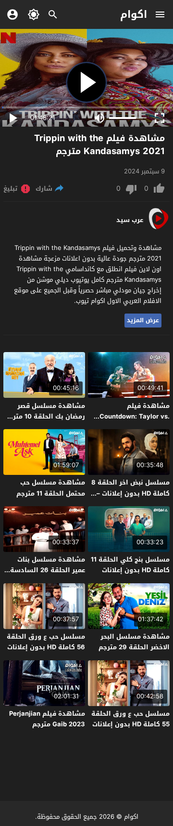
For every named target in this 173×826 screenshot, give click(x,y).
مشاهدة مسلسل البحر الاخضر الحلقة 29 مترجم (134, 641)
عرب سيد (129, 220)
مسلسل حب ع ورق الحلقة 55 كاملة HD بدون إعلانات (130, 719)
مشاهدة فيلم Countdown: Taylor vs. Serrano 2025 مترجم (134, 416)
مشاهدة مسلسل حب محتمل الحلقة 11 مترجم (50, 487)
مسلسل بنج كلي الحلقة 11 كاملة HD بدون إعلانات (130, 564)
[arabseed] (158, 229)
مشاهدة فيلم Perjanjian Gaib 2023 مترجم (47, 719)
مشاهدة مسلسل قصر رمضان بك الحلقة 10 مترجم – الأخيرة (44, 416)
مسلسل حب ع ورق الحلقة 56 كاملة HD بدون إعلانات (46, 641)
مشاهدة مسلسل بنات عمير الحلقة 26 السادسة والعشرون (47, 570)
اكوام (133, 14)
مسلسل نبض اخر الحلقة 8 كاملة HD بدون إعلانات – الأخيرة (130, 493)
